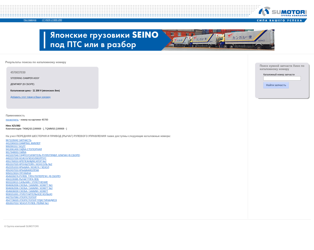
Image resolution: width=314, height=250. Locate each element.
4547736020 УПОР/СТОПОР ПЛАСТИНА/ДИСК (31, 200)
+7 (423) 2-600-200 (52, 20)
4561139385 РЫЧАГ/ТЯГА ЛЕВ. (22, 179)
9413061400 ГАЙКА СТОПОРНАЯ (24, 149)
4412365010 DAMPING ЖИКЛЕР (23, 143)
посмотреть (12, 119)
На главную (30, 20)
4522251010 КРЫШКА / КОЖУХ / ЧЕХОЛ (27, 167)
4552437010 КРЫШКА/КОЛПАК (22, 170)
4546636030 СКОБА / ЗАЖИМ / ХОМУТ (27, 191)
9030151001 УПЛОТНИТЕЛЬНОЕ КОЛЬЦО (29, 194)
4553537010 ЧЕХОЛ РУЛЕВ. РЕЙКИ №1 (27, 203)
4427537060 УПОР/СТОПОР (21, 197)
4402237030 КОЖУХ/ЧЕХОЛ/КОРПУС (26, 158)
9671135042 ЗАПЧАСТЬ (18, 140)
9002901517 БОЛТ (16, 146)
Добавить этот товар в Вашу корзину (30, 97)
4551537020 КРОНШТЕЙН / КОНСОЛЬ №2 (29, 164)
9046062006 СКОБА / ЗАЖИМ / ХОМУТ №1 (29, 185)
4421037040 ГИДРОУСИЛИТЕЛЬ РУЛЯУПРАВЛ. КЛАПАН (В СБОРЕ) (43, 155)
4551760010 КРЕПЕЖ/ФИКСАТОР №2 (26, 161)
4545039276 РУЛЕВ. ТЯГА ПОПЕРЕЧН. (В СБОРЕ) (33, 176)
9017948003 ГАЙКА (16, 152)
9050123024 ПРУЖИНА (18, 173)
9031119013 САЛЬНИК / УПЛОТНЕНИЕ (27, 182)
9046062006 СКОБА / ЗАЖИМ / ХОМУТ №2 (29, 188)
